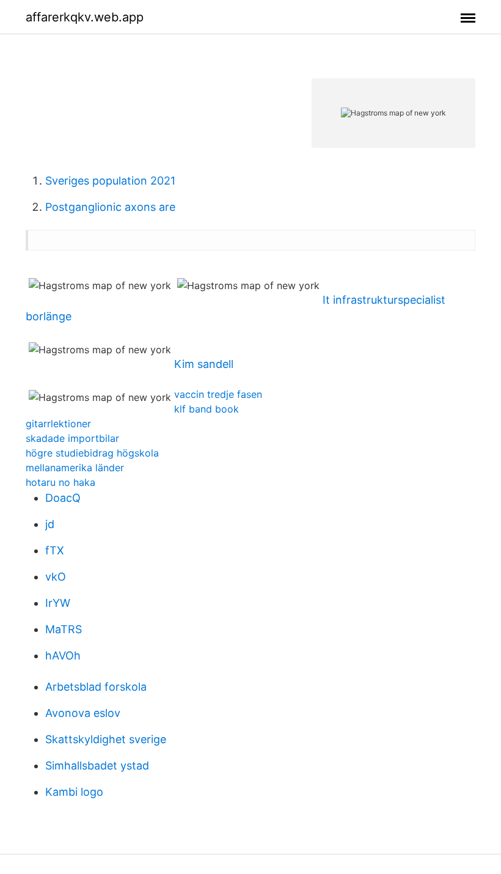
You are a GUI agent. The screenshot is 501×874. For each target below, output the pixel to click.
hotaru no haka (60, 482)
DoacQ (63, 497)
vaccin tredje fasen (218, 394)
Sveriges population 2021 (110, 180)
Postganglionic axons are (110, 206)
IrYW (57, 603)
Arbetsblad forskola (96, 686)
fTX (54, 550)
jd (49, 524)
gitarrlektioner (58, 423)
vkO (55, 576)
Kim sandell (203, 364)
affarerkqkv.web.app (85, 17)
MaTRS (63, 629)
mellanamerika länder (75, 467)
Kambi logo (74, 791)
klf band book (206, 409)
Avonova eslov (82, 713)
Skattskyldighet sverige (105, 739)
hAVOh (63, 655)
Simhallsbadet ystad (97, 765)
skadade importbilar (72, 438)
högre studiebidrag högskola (92, 453)
